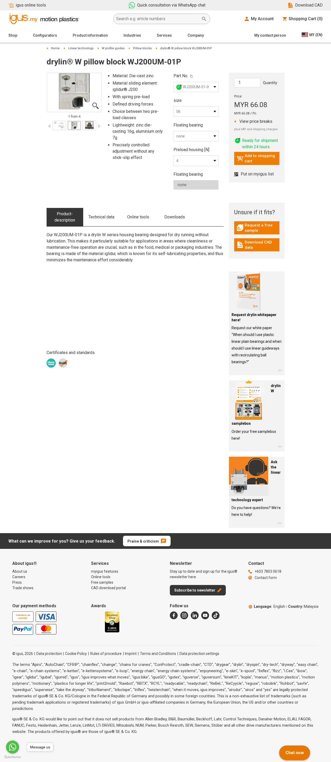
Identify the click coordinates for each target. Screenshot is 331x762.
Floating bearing (188, 125)
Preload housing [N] (191, 149)
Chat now (294, 752)
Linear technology (80, 48)
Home (55, 48)
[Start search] (204, 19)
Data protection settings (199, 653)
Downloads (174, 216)
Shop (12, 35)
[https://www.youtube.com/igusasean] (205, 615)
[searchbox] (157, 19)
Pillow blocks (142, 48)
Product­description (64, 217)
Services (164, 35)
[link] (256, 229)
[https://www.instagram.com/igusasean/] (184, 615)
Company (196, 35)
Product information (90, 35)
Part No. (180, 75)
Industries (132, 35)
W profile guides (113, 48)
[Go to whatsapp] (12, 747)
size (177, 100)
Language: (269, 606)
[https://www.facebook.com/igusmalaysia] (174, 615)
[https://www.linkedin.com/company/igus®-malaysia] (195, 615)
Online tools (138, 216)
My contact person (270, 35)
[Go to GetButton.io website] (12, 756)
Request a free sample (258, 228)
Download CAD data (257, 245)
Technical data (101, 216)
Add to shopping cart (256, 158)
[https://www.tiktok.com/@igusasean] (216, 615)
